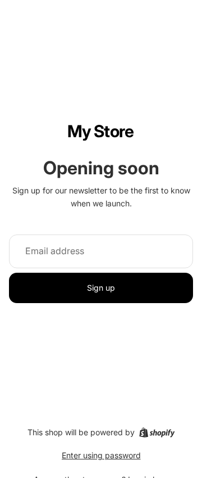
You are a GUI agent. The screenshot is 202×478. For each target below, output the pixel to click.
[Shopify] (157, 432)
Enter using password (101, 455)
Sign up (101, 287)
